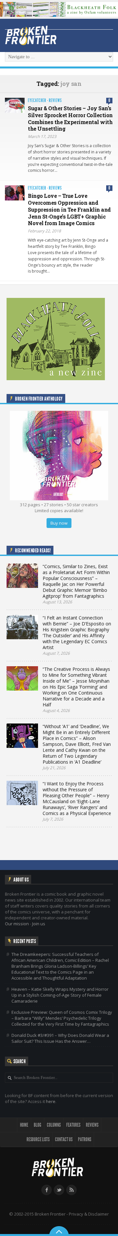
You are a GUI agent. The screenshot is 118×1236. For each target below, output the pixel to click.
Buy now (59, 523)
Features (73, 1125)
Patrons (84, 1139)
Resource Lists (38, 1139)
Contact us (63, 1139)
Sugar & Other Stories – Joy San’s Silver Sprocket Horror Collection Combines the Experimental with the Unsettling (70, 118)
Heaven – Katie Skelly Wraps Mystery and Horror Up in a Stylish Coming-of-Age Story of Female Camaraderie (59, 995)
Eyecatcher (37, 100)
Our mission (17, 924)
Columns (54, 1125)
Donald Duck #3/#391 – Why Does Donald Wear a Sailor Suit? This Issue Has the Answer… (60, 1038)
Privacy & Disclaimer (89, 1214)
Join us (38, 924)
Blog (37, 1125)
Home (24, 1125)
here (50, 1101)
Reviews (55, 100)
